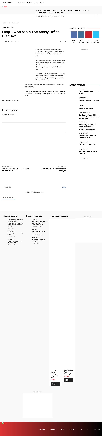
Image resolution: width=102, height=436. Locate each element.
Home (4, 23)
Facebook (42, 429)
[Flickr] (86, 1)
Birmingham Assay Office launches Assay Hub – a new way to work (89, 117)
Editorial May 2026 (86, 108)
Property (34, 219)
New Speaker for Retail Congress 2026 (87, 136)
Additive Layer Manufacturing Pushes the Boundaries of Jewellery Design (15, 224)
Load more (84, 158)
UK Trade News (83, 122)
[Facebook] (83, 1)
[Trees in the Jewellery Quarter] (28, 239)
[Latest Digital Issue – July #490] (73, 91)
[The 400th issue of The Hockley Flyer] (4, 241)
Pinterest (71, 429)
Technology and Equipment (15, 219)
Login (64, 187)
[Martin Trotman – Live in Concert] (73, 151)
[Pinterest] (93, 1)
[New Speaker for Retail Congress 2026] (73, 136)
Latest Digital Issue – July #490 (55, 16)
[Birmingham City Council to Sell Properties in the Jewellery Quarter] (28, 221)
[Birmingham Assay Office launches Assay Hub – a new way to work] (73, 115)
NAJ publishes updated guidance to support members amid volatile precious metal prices (87, 127)
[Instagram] (88, 1)
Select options (67, 380)
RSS (81, 429)
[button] (49, 2)
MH (8, 41)
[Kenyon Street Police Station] (28, 231)
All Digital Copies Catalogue (89, 100)
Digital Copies (83, 89)
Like (74, 32)
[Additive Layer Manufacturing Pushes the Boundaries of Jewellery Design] (4, 221)
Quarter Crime (16, 23)
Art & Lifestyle (36, 237)
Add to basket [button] (53, 384)
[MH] (3, 41)
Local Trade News (84, 112)
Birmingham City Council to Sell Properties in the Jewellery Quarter (40, 223)
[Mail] (91, 1)
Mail (62, 429)
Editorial (82, 105)
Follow (81, 32)
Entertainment (83, 142)
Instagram (53, 429)
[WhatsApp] (99, 1)
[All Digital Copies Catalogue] (73, 99)
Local (8, 23)
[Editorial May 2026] (73, 107)
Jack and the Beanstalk (87, 144)
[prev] (95, 16)
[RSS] (77, 429)
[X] (96, 1)
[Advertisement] (34, 149)
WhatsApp (97, 429)
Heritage (34, 229)
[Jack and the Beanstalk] (73, 143)
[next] (99, 16)
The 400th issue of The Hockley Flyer (14, 242)
